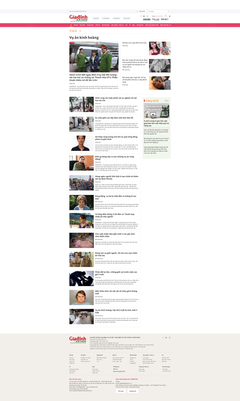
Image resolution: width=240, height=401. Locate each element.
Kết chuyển (142, 371)
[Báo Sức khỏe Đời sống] (146, 19)
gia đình (96, 18)
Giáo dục (71, 361)
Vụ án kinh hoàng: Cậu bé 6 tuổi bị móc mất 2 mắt (116, 311)
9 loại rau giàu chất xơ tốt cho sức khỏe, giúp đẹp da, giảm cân (156, 131)
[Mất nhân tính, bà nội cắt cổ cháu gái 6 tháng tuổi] (81, 297)
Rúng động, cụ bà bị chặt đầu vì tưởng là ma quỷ (115, 197)
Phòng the (140, 25)
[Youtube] (144, 16)
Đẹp (133, 25)
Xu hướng (145, 357)
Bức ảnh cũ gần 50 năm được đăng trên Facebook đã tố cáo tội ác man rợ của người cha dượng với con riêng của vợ (135, 63)
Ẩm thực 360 (165, 357)
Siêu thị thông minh (148, 363)
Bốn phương (164, 25)
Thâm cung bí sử (85, 361)
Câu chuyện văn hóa (118, 357)
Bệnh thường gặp (101, 357)
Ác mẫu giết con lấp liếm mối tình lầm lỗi (114, 118)
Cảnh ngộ (141, 369)
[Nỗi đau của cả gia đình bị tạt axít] (160, 48)
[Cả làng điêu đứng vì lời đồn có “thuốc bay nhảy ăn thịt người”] (81, 220)
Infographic (133, 363)
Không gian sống (74, 369)
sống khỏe (106, 18)
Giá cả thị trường (147, 359)
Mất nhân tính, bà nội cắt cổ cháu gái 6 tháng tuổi (116, 292)
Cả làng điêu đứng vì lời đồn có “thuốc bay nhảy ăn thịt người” (114, 215)
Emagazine (133, 357)
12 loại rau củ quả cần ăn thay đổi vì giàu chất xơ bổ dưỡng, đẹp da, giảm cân (155, 145)
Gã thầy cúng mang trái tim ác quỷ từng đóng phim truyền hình (116, 138)
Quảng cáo (133, 391)
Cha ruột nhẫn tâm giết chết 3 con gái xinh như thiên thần (115, 235)
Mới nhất (142, 11)
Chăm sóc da (95, 371)
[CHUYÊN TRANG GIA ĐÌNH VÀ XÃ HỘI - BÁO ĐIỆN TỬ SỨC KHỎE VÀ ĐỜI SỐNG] (78, 18)
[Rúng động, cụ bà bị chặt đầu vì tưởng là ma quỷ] (81, 202)
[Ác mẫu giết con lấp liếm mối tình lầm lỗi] (81, 124)
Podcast (132, 361)
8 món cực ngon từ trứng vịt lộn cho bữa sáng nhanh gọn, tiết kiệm (155, 137)
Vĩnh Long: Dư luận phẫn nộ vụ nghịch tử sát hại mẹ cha (116, 99)
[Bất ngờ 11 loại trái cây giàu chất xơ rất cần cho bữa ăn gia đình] (156, 111)
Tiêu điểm (165, 369)
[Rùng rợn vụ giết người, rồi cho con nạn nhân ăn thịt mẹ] (81, 259)
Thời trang (95, 369)
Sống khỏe (90, 25)
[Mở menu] (170, 25)
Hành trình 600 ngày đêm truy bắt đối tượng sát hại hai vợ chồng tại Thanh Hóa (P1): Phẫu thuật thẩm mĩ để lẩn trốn (93, 77)
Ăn (127, 25)
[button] (164, 101)
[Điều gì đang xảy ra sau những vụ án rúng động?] (81, 163)
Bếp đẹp (164, 361)
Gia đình (82, 25)
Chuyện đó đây (166, 371)
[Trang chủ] (71, 25)
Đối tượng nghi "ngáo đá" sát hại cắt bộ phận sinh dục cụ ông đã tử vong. (134, 79)
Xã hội (76, 25)
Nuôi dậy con (84, 359)
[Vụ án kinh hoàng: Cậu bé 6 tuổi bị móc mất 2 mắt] (81, 316)
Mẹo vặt (71, 373)
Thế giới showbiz (117, 359)
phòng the (117, 18)
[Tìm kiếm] (169, 11)
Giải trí (98, 25)
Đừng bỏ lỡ (152, 100)
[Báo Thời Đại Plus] (164, 19)
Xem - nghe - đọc (117, 361)
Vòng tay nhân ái (144, 366)
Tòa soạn (121, 391)
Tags (73, 31)
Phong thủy (72, 371)
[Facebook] (163, 338)
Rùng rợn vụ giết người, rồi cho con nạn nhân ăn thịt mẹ (116, 254)
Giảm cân (95, 373)
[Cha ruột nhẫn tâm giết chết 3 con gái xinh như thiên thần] (81, 240)
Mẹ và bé (127, 18)
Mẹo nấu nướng (166, 359)
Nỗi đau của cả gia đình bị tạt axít (134, 43)
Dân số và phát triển (152, 25)
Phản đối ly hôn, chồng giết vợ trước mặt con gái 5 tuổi (116, 273)
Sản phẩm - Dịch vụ (117, 25)
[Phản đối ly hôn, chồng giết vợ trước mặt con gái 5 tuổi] (81, 278)
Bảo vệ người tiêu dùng (149, 361)
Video (131, 359)
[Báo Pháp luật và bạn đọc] (155, 19)
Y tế (98, 361)
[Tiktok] (147, 16)
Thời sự (71, 357)
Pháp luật (72, 83)
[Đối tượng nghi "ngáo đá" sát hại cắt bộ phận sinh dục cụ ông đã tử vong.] (160, 83)
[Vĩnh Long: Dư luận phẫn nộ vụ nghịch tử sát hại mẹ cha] (81, 104)
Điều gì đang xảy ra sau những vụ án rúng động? (114, 157)
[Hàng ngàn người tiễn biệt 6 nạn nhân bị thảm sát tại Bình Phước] (81, 182)
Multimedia (106, 25)
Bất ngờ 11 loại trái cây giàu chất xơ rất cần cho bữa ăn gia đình (155, 123)
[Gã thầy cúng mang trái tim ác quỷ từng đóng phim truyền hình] (81, 143)
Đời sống (71, 359)
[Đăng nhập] (170, 16)
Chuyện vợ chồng (85, 357)
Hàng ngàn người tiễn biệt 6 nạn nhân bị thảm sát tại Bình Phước (116, 177)
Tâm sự (115, 369)
